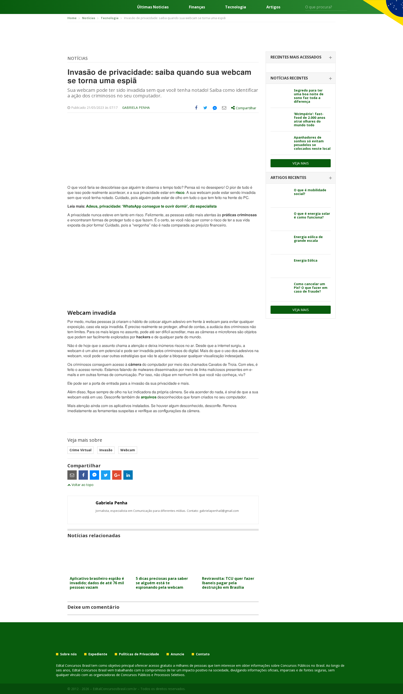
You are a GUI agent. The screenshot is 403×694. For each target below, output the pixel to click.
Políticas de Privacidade (139, 654)
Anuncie (177, 654)
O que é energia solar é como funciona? (312, 215)
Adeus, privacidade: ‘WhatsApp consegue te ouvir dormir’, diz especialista (151, 206)
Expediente (97, 654)
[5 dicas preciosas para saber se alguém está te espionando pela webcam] (162, 571)
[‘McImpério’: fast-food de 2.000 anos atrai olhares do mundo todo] (280, 119)
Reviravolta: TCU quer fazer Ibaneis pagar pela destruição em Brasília (228, 583)
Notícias (77, 58)
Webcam (127, 450)
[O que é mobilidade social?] (280, 195)
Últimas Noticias (153, 7)
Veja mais (300, 163)
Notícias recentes (289, 78)
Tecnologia (235, 7)
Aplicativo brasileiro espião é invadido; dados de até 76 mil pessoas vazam (97, 583)
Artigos (273, 7)
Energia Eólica (305, 260)
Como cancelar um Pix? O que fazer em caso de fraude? (310, 288)
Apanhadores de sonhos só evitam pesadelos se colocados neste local (312, 143)
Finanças (197, 7)
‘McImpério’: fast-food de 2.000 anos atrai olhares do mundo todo (309, 119)
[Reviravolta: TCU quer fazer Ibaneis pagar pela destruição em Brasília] (229, 571)
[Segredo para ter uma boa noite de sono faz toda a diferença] (280, 96)
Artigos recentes (288, 177)
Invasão (105, 450)
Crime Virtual (80, 450)
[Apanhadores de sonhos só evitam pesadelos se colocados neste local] (280, 143)
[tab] (300, 57)
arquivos (148, 397)
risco (180, 193)
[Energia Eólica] (280, 266)
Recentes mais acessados (296, 57)
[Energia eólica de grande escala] (280, 242)
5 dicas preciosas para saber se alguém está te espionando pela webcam (162, 583)
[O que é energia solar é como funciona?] (280, 219)
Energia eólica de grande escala (308, 239)
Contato (203, 654)
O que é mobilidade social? (310, 192)
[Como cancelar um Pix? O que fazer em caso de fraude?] (280, 289)
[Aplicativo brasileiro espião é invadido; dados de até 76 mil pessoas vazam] (96, 571)
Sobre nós (68, 654)
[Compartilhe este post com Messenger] (214, 108)
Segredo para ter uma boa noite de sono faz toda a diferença (308, 96)
